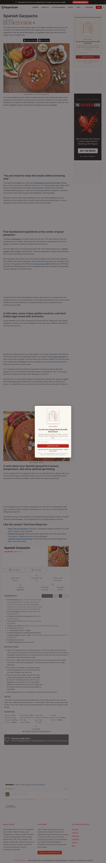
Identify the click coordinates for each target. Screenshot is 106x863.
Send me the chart (53, 446)
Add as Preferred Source (80, 2)
